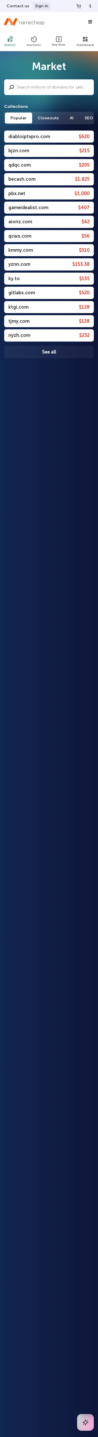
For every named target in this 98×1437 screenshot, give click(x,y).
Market (10, 45)
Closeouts (48, 117)
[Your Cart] (79, 6)
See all (49, 352)
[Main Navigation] (90, 22)
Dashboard (85, 45)
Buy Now (58, 44)
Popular (18, 117)
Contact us (18, 5)
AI (72, 117)
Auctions (34, 45)
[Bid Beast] (85, 1422)
